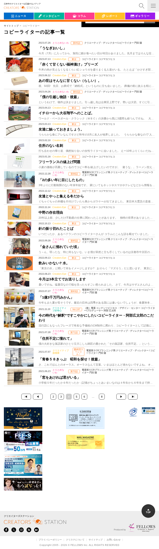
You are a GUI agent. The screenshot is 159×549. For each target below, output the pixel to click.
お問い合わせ (114, 540)
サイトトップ (11, 25)
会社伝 (41, 24)
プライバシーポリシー (50, 540)
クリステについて (75, 540)
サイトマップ (96, 540)
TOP (148, 512)
